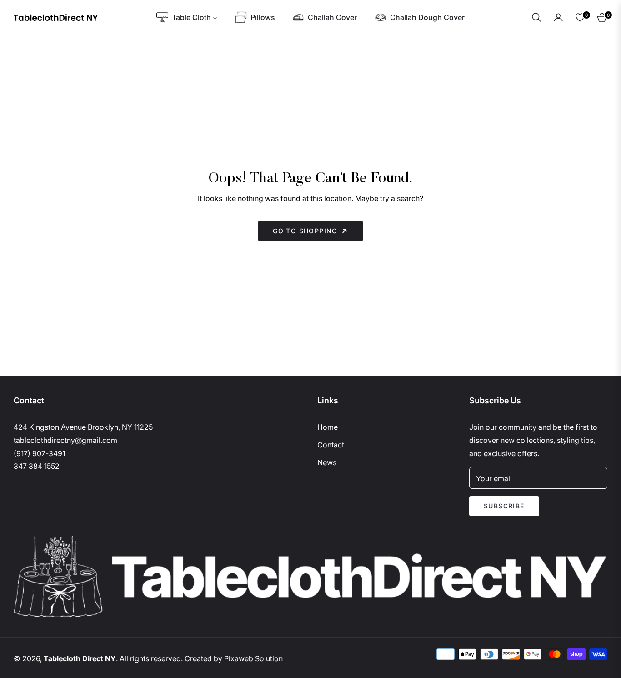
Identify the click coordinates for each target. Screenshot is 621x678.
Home (327, 427)
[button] (536, 17)
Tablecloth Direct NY (80, 658)
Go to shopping (305, 231)
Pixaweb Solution (253, 658)
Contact (330, 444)
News (326, 462)
